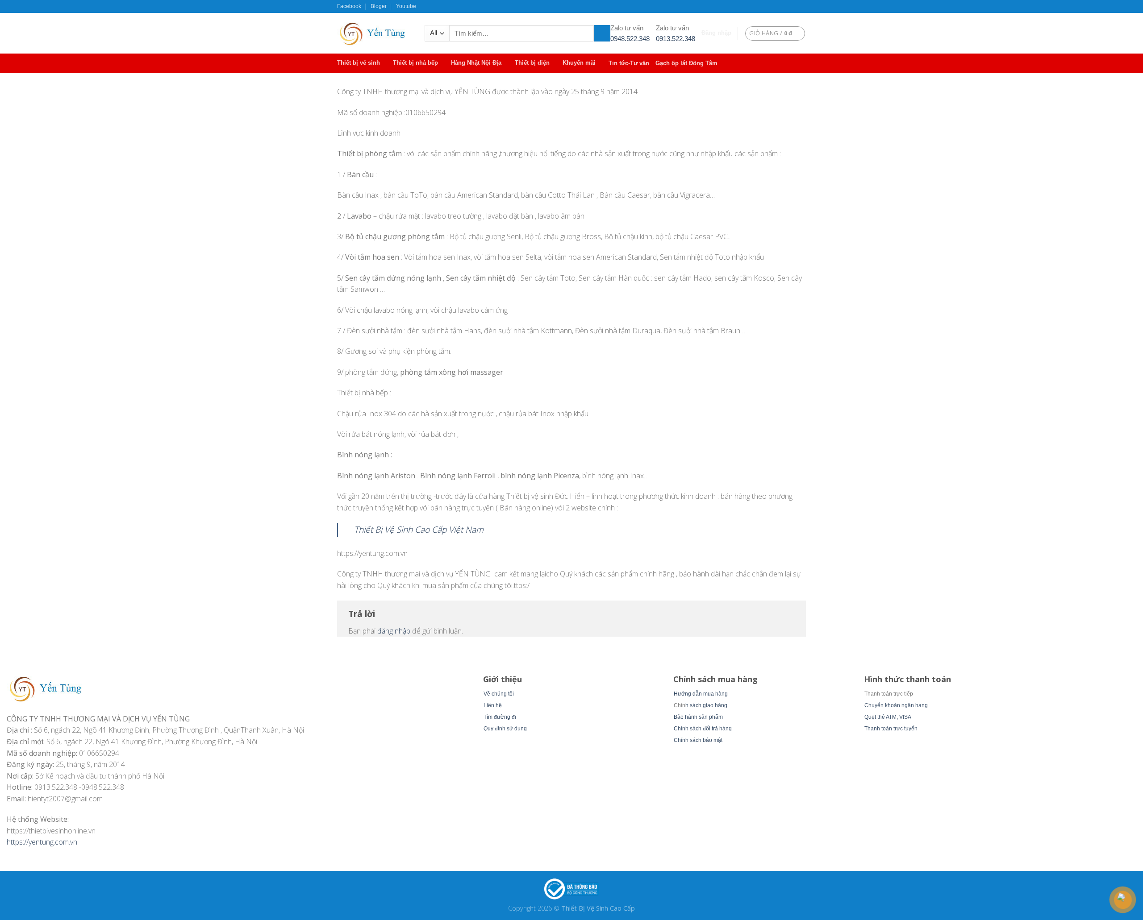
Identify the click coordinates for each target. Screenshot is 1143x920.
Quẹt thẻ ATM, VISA (887, 717)
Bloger (379, 6)
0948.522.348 (630, 38)
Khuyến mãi (579, 62)
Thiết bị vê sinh (358, 62)
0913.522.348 (675, 38)
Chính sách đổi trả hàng (703, 728)
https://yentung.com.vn (42, 842)
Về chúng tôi (499, 694)
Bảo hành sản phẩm (698, 717)
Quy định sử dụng (505, 728)
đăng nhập (393, 631)
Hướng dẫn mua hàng (701, 694)
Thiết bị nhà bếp (415, 62)
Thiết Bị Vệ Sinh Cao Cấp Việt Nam (419, 529)
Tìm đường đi (500, 717)
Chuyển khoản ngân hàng (896, 705)
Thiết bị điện (532, 62)
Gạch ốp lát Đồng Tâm (686, 63)
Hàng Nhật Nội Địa (476, 62)
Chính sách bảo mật (698, 740)
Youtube (406, 6)
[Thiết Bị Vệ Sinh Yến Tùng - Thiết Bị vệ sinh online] (374, 33)
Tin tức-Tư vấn (629, 63)
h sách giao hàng (706, 705)
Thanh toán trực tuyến (891, 728)
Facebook (349, 6)
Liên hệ (493, 705)
